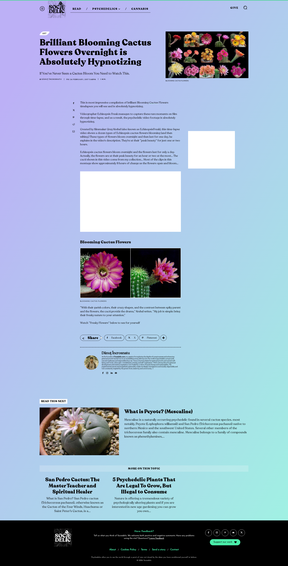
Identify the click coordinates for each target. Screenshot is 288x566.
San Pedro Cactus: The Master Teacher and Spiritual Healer (72, 485)
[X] (73, 110)
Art (44, 33)
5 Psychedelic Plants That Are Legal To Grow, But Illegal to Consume (144, 485)
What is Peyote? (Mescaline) (158, 411)
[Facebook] (73, 103)
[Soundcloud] (233, 532)
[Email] (73, 131)
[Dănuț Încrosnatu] (91, 362)
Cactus (154, 102)
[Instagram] (107, 372)
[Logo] (57, 9)
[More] (163, 338)
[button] (245, 7)
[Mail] (116, 372)
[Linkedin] (111, 372)
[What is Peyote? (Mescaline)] (79, 431)
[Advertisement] (130, 204)
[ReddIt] (73, 124)
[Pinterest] (73, 117)
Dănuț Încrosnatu (52, 79)
